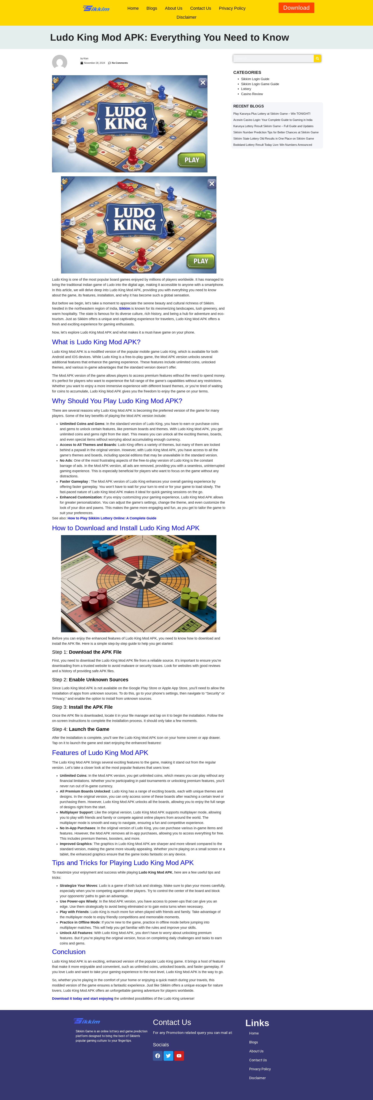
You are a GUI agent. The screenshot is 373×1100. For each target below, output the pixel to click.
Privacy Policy (232, 8)
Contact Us (200, 8)
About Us (173, 8)
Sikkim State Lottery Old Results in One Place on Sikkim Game (273, 138)
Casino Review (252, 94)
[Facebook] (158, 1056)
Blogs (151, 8)
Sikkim (124, 308)
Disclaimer (186, 17)
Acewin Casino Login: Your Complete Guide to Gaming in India (272, 119)
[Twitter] (168, 1056)
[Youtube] (179, 1056)
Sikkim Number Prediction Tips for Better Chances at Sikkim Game (276, 132)
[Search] (317, 58)
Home (133, 8)
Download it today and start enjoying (82, 998)
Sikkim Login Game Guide (260, 84)
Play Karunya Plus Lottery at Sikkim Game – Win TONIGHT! (271, 113)
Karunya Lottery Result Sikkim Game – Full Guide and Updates (273, 126)
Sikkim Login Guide (255, 79)
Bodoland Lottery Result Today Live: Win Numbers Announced (273, 144)
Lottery (246, 89)
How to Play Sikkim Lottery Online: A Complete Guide (112, 518)
